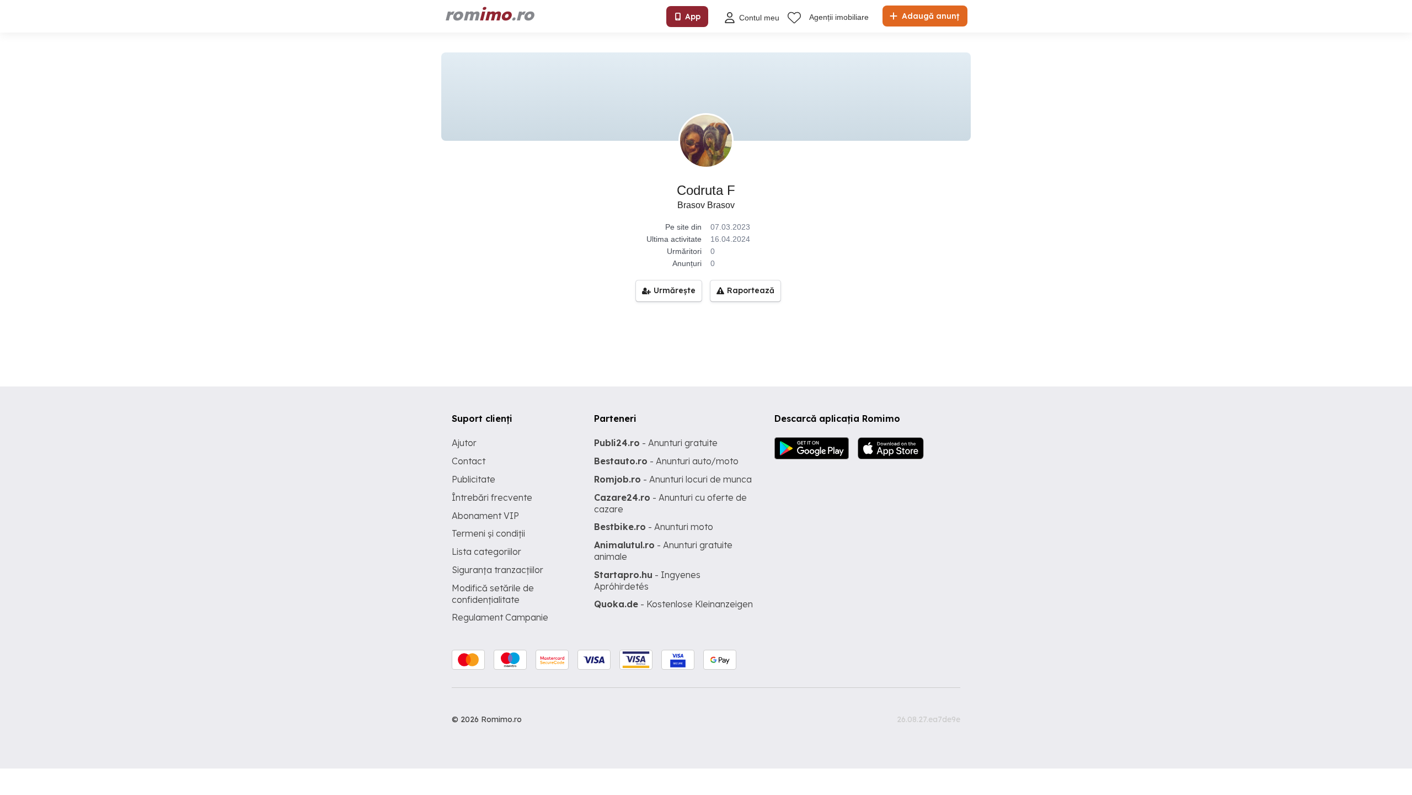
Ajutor (464, 442)
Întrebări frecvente (492, 497)
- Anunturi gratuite (656, 442)
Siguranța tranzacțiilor (497, 569)
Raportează (750, 290)
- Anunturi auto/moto (666, 461)
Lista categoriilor (486, 551)
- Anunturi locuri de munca (673, 479)
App (692, 17)
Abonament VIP (485, 515)
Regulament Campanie (500, 617)
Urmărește (675, 290)
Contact (468, 461)
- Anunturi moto (653, 526)
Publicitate (473, 479)
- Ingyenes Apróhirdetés (647, 580)
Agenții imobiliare (839, 17)
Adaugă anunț (929, 16)
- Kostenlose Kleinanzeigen (673, 604)
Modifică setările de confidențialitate (493, 593)
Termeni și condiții (488, 533)
